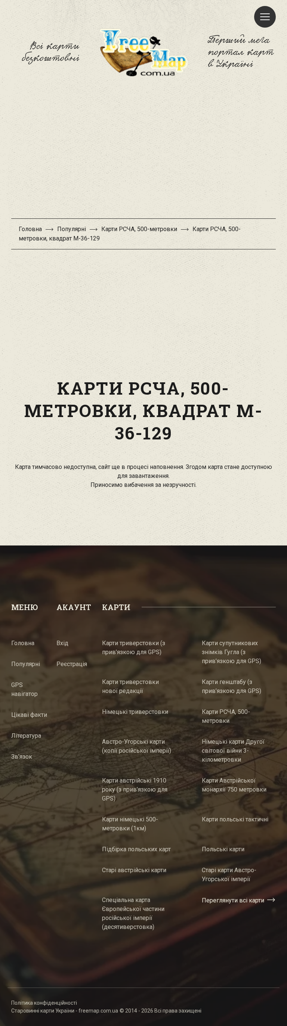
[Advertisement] (143, 151)
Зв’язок (21, 756)
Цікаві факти (29, 714)
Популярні (71, 229)
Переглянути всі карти (233, 900)
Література (26, 735)
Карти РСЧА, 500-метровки (139, 229)
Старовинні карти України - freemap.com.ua (64, 1011)
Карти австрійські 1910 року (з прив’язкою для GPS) (134, 789)
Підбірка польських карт (136, 849)
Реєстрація (71, 664)
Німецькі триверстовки (135, 711)
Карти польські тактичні (235, 819)
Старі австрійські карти (134, 870)
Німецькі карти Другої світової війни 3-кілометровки (233, 750)
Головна (30, 229)
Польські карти (223, 849)
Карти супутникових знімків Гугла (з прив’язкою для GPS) (231, 652)
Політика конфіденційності (44, 1003)
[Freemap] (144, 52)
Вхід (62, 643)
